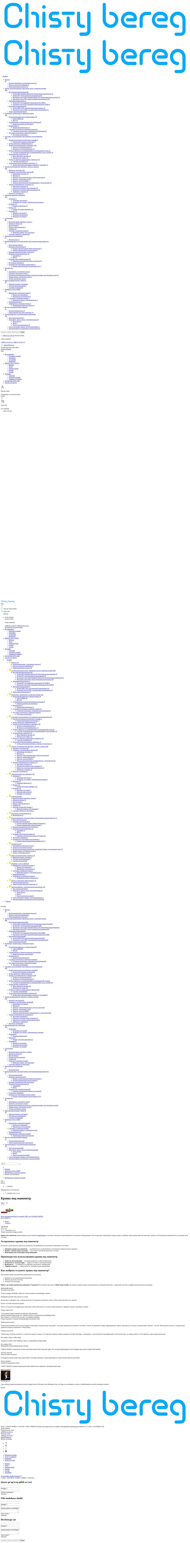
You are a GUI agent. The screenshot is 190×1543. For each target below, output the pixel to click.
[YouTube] (6, 1451)
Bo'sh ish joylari (10, 1460)
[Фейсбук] (6, 1449)
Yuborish (3, 1494)
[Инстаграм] (6, 1446)
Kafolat (11, 370)
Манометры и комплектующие (15, 1172)
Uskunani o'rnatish (14, 377)
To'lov (11, 367)
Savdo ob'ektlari (6, 349)
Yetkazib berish (13, 368)
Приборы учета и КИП (12, 1171)
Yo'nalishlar (12, 360)
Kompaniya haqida (15, 356)
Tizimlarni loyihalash (15, 379)
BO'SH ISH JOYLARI (12, 656)
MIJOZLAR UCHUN (12, 638)
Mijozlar (11, 365)
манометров (41, 1235)
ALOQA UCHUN (11, 658)
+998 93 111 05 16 (8, 335)
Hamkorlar (12, 361)
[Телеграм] (6, 1443)
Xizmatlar (12, 376)
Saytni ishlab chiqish (10, 1476)
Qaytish (11, 372)
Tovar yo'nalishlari (10, 1457)
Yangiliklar (12, 358)
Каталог (7, 1169)
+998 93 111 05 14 (19, 342)
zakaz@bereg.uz (9, 345)
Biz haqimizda (9, 629)
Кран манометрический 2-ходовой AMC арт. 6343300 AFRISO (22, 1216)
